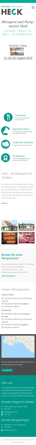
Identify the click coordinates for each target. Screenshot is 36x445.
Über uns (4, 203)
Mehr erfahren (6, 367)
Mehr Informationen (8, 276)
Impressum (21, 442)
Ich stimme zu (7, 370)
